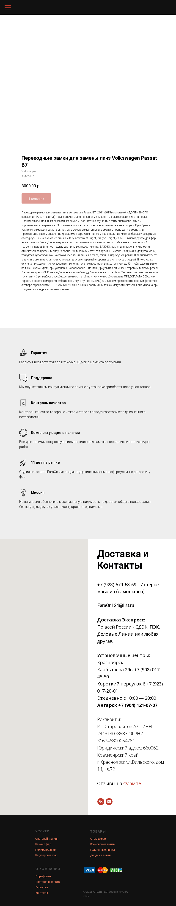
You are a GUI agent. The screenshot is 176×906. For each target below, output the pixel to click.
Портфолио (43, 876)
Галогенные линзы (102, 849)
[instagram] (109, 801)
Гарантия (42, 887)
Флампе (132, 783)
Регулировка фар (46, 855)
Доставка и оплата (48, 882)
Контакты (42, 893)
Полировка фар (45, 849)
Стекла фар (98, 838)
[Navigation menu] (8, 7)
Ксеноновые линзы (102, 844)
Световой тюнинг (46, 838)
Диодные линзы (100, 855)
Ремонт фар (43, 844)
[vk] (100, 801)
